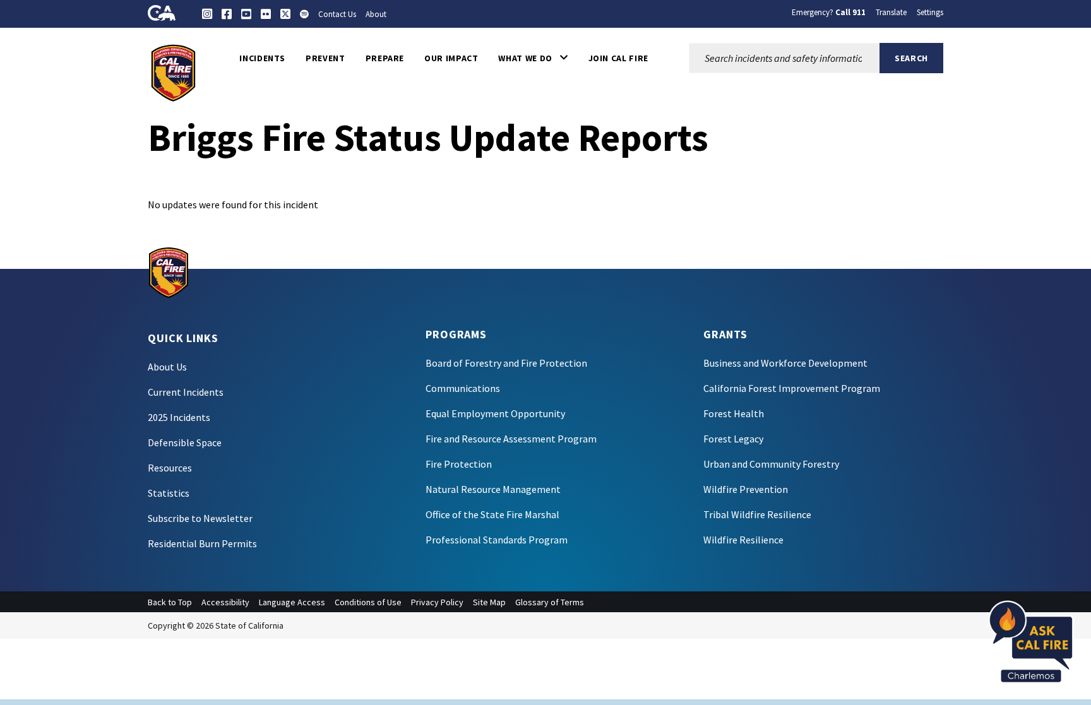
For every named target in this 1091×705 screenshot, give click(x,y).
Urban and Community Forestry (771, 464)
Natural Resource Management (493, 489)
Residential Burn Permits (202, 543)
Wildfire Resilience (743, 539)
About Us (167, 366)
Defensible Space (185, 442)
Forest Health (733, 413)
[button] (533, 58)
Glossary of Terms (549, 602)
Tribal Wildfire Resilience (757, 514)
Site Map (489, 602)
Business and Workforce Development (785, 363)
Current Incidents (186, 392)
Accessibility (225, 602)
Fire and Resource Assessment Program (511, 438)
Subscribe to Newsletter (200, 518)
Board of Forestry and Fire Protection (506, 363)
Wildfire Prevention (745, 489)
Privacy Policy (437, 602)
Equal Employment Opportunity (495, 413)
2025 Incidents (179, 417)
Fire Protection (459, 464)
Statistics (168, 493)
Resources (170, 467)
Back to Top (170, 602)
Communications (463, 388)
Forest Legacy (733, 438)
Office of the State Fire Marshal (492, 514)
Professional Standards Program (497, 539)
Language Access (292, 602)
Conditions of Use (368, 602)
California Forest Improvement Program (791, 388)
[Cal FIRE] (173, 72)
